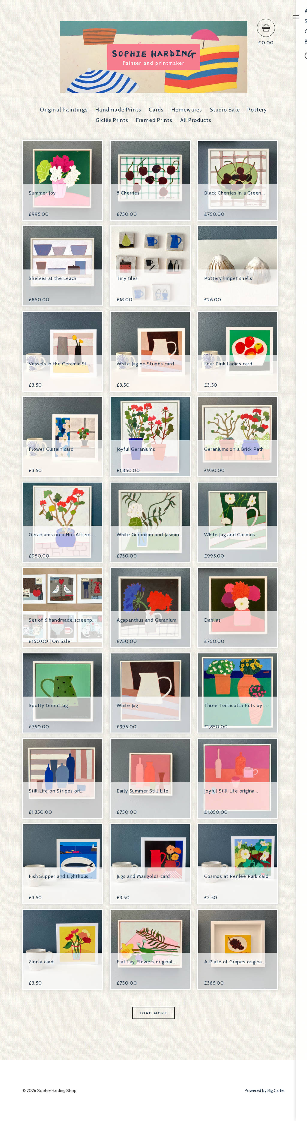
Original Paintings (64, 109)
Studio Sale (225, 109)
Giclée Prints (112, 120)
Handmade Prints (118, 109)
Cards (156, 109)
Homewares (186, 109)
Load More (154, 1013)
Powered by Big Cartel (265, 1090)
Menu (296, 17)
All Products (195, 120)
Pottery (257, 109)
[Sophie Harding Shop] (153, 90)
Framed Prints (154, 120)
